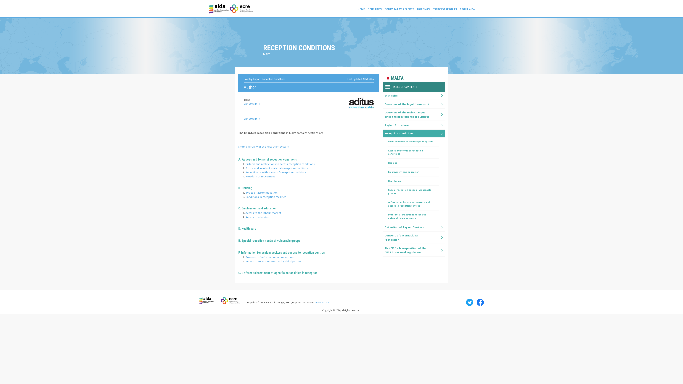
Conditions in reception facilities (265, 197)
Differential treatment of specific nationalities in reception (279, 273)
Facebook (480, 302)
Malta (397, 78)
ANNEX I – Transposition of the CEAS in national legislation (405, 250)
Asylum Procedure (397, 125)
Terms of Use (322, 302)
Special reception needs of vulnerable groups (271, 240)
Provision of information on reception (269, 257)
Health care (249, 228)
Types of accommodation (261, 192)
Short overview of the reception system (263, 146)
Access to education (257, 217)
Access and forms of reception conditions (405, 152)
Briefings (423, 9)
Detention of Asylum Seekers (404, 227)
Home (361, 9)
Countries (375, 9)
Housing (392, 162)
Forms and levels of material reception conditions (276, 168)
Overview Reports (445, 9)
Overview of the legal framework (407, 104)
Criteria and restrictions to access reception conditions (280, 164)
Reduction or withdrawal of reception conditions (275, 172)
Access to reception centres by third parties (273, 261)
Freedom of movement (260, 176)
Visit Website (250, 104)
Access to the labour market (263, 213)
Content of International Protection (401, 237)
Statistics (391, 95)
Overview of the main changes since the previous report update (407, 114)
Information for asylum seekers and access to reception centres (409, 204)
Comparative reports (399, 9)
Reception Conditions (399, 133)
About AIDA (467, 9)
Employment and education (403, 172)
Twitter (469, 302)
